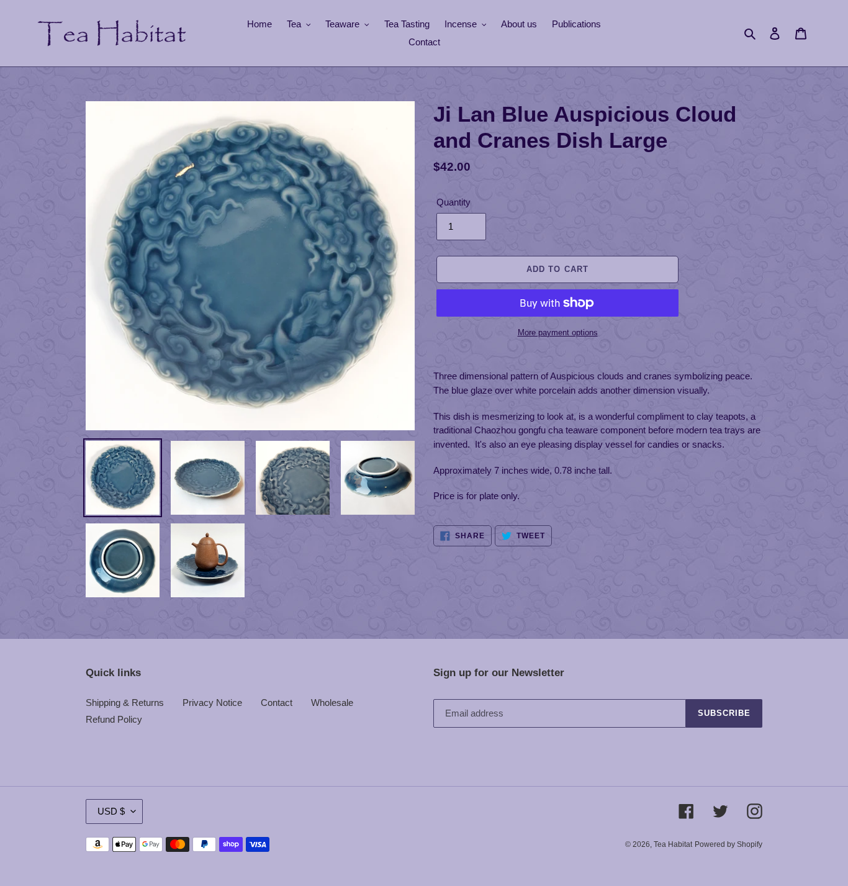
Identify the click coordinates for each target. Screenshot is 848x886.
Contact (276, 702)
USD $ (111, 811)
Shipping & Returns (125, 702)
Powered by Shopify (728, 844)
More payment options (558, 332)
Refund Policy (114, 719)
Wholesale (332, 702)
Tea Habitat (673, 844)
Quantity (453, 202)
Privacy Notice (212, 702)
